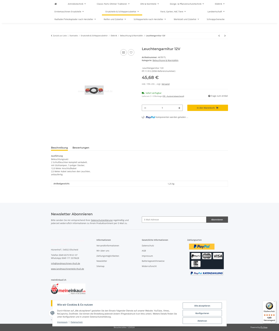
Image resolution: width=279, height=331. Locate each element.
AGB (144, 250)
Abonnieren (217, 219)
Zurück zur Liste (60, 35)
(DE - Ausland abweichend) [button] (173, 96)
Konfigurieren (202, 313)
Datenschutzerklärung (102, 220)
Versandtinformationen (107, 245)
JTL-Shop (263, 327)
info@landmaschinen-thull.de (65, 263)
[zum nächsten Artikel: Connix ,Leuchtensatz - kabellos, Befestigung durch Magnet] (225, 36)
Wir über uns (102, 250)
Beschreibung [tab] (59, 147)
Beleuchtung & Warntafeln (165, 60)
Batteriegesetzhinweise (153, 261)
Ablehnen (202, 321)
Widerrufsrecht (149, 266)
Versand (166, 84)
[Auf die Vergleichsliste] (123, 52)
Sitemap (100, 266)
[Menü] (274, 302)
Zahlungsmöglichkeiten (107, 255)
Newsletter (101, 261)
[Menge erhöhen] (179, 108)
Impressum (62, 322)
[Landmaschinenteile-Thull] (55, 4)
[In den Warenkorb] (53, 45)
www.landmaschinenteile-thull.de (67, 268)
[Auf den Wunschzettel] (131, 52)
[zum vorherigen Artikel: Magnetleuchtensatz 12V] (219, 36)
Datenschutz (77, 322)
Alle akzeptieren (202, 305)
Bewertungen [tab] (81, 147)
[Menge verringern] (145, 108)
